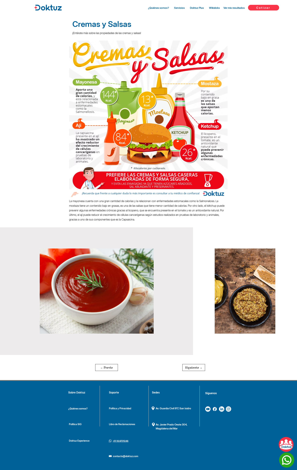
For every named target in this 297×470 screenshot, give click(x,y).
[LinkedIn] (221, 409)
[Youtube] (208, 409)
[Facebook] (214, 409)
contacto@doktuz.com (125, 456)
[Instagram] (228, 409)
